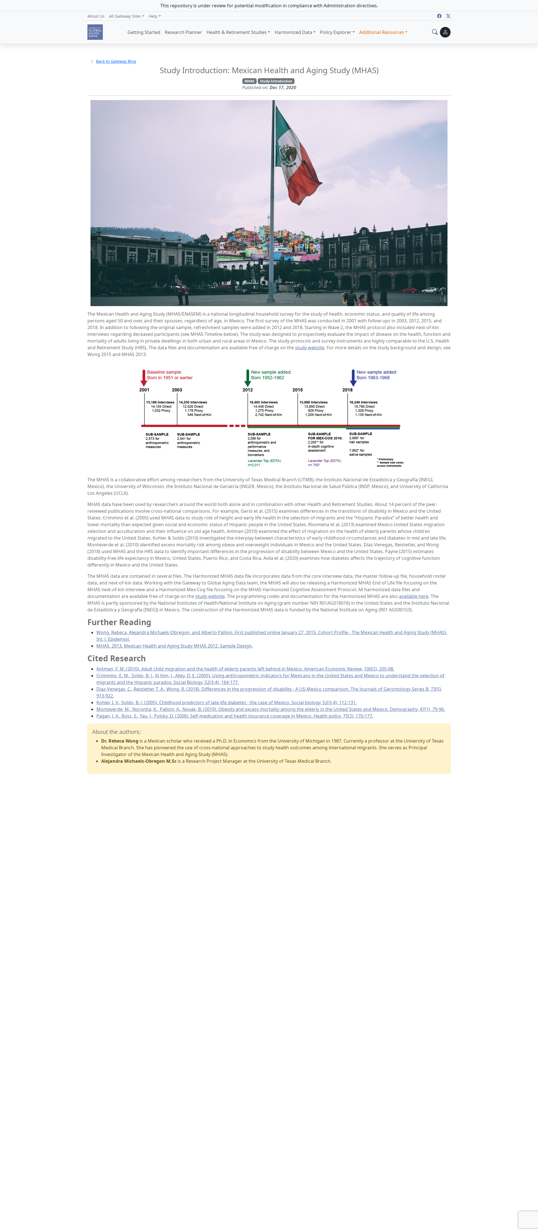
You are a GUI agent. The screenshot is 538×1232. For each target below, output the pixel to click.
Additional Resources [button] (381, 32)
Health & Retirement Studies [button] (237, 32)
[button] (126, 16)
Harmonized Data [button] (293, 32)
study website (309, 348)
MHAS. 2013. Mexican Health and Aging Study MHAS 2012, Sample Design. (174, 646)
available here (413, 596)
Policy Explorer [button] (335, 32)
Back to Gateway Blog (116, 61)
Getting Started (143, 32)
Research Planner (183, 32)
